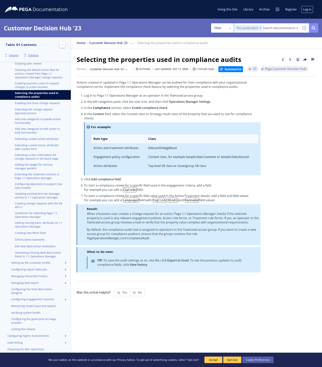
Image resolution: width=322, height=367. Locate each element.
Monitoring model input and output (33, 306)
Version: (82, 69)
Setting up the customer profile (30, 262)
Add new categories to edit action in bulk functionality (37, 130)
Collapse (33, 55)
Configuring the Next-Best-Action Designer (31, 291)
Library (248, 9)
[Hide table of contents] (62, 45)
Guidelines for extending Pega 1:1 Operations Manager (36, 215)
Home (81, 43)
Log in (307, 9)
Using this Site (227, 9)
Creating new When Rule (30, 233)
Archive (264, 9)
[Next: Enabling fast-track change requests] (290, 59)
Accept (213, 360)
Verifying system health (25, 312)
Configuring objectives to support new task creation (38, 185)
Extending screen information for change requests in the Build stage (37, 156)
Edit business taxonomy (30, 239)
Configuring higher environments (28, 336)
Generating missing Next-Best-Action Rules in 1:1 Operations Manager (38, 254)
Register (291, 9)
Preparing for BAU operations (25, 349)
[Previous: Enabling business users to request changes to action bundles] (283, 59)
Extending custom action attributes (37, 139)
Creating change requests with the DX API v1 (38, 205)
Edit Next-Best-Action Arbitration (35, 246)
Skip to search (45, 4)
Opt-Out (232, 360)
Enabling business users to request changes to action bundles (37, 85)
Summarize (233, 69)
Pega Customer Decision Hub (285, 69)
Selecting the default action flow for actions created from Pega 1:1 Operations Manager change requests (38, 73)
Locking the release (23, 329)
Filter (218, 28)
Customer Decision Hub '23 (108, 43)
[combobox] (267, 28)
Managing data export (25, 283)
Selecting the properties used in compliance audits (36, 94)
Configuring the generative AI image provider (33, 320)
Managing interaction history (29, 276)
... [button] (132, 43)
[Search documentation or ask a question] (313, 28)
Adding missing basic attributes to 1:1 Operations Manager (38, 224)
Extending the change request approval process (34, 111)
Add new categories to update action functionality (38, 121)
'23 (254, 69)
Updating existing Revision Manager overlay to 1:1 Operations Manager (37, 195)
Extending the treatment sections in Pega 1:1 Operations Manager (37, 176)
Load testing (15, 342)
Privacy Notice (126, 360)
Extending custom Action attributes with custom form (37, 147)
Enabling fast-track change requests (37, 103)
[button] (260, 28)
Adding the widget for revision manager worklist (34, 166)
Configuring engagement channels (32, 299)
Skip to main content (16, 4)
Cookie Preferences (258, 360)
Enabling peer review (28, 63)
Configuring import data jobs (29, 269)
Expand (13, 55)
